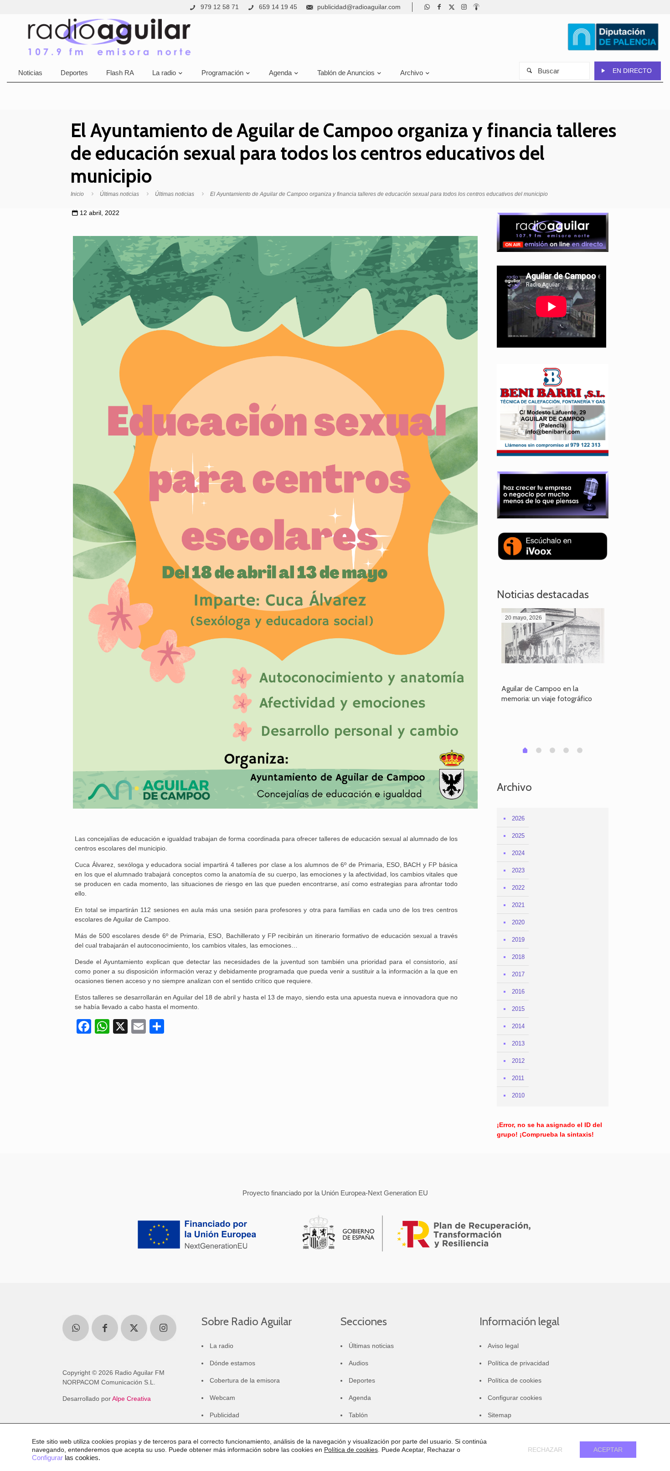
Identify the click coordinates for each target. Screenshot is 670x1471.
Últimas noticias (119, 194)
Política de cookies (514, 1380)
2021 (518, 905)
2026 (518, 818)
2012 (518, 1060)
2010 (518, 1095)
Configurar (47, 1457)
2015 (518, 1008)
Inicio (77, 194)
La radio (221, 1345)
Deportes (362, 1380)
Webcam (222, 1397)
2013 (518, 1043)
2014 (518, 1026)
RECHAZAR (545, 1449)
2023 (518, 870)
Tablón (358, 1415)
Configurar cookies (515, 1397)
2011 (518, 1078)
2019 (518, 939)
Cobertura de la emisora (245, 1380)
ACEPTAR (608, 1449)
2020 (518, 922)
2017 (518, 974)
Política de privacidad (518, 1363)
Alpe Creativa (131, 1398)
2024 (518, 853)
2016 (518, 991)
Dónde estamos (232, 1363)
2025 (518, 835)
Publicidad (224, 1415)
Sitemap (499, 1415)
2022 (518, 887)
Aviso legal (503, 1345)
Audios (358, 1363)
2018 (518, 956)
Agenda (360, 1397)
